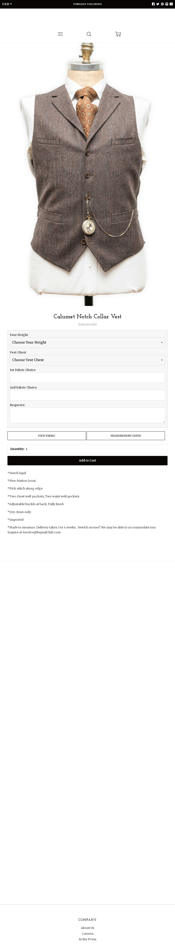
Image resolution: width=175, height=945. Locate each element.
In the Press (87, 939)
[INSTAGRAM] (166, 4)
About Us (87, 928)
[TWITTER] (157, 4)
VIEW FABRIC (46, 435)
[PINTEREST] (162, 4)
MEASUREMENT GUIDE (126, 435)
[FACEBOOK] (153, 4)
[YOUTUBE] (171, 4)
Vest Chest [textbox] (18, 352)
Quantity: (17, 449)
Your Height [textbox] (19, 335)
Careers (87, 934)
